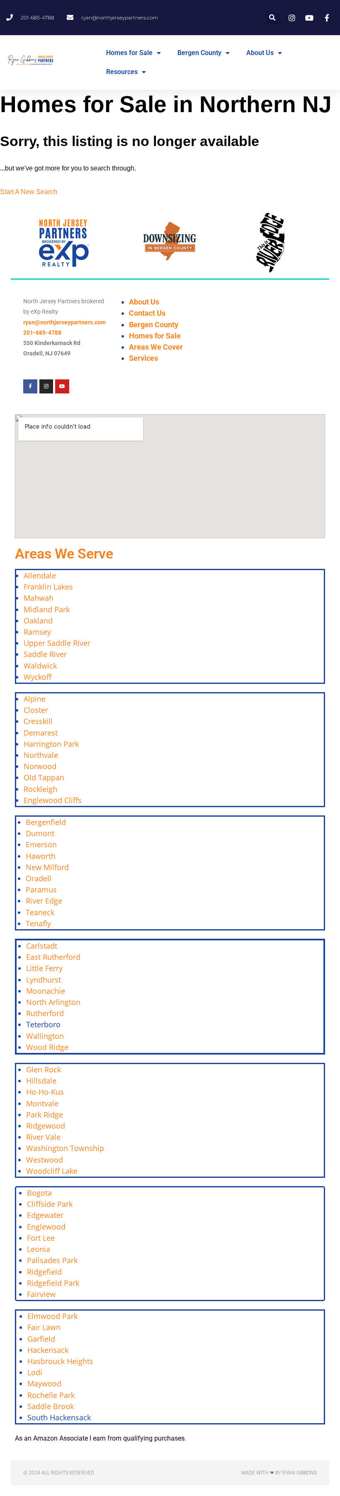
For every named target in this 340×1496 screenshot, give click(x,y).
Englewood (46, 1227)
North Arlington (53, 1002)
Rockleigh (40, 789)
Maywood (44, 1383)
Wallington (45, 1036)
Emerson (41, 844)
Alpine (35, 699)
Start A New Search (28, 191)
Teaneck (40, 912)
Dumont (40, 833)
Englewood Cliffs (53, 800)
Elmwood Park (53, 1316)
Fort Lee (41, 1238)
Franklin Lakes (48, 587)
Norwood (40, 766)
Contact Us (147, 313)
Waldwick (40, 666)
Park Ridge (44, 1115)
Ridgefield (44, 1272)
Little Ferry (44, 968)
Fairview (41, 1294)
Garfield (41, 1339)
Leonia (38, 1249)
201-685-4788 (42, 332)
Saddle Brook (50, 1406)
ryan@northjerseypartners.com (64, 322)
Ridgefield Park (53, 1283)
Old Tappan (44, 777)
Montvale (42, 1103)
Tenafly (38, 923)
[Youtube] (62, 386)
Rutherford (45, 1013)
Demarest (41, 733)
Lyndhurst (43, 980)
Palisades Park (52, 1260)
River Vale (43, 1137)
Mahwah (38, 598)
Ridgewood (45, 1126)
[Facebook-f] (30, 386)
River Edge (44, 901)
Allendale (40, 575)
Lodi (34, 1372)
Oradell (38, 878)
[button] (272, 17)
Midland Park (47, 609)
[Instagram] (46, 386)
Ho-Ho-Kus (45, 1092)
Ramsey (37, 632)
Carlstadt (41, 946)
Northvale (41, 755)
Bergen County (199, 53)
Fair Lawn (44, 1327)
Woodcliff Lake (52, 1171)
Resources (122, 72)
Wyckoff (37, 677)
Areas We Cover (156, 347)
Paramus (41, 889)
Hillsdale (41, 1081)
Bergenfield (46, 822)
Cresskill (38, 721)
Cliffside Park (50, 1204)
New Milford (47, 867)
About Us (260, 53)
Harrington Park (51, 744)
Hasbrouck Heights (60, 1361)
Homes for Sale (129, 53)
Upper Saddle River (57, 643)
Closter (36, 710)
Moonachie (45, 991)
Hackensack (47, 1350)
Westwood (44, 1160)
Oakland (38, 621)
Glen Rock (43, 1069)
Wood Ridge (47, 1047)
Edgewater (45, 1215)
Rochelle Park (51, 1395)
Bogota (39, 1193)
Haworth (41, 856)
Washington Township (65, 1148)
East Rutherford (53, 957)
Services (143, 358)
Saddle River (45, 654)
